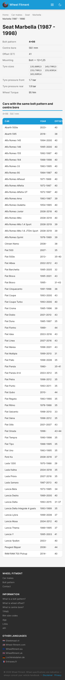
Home (6, 15)
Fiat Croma (10, 308)
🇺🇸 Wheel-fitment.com (14, 644)
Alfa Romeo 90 (12, 172)
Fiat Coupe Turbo (14, 301)
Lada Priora (11, 476)
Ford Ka (9, 456)
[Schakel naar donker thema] (60, 4)
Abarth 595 (11, 134)
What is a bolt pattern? (14, 599)
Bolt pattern (9, 582)
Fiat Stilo (9, 424)
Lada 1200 (10, 463)
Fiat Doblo (10, 314)
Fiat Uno (9, 450)
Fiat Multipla (11, 353)
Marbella (36, 15)
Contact (7, 586)
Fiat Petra (10, 379)
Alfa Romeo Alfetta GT (16, 192)
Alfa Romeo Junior (14, 211)
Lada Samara (11, 482)
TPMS (6, 611)
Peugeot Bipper (13, 547)
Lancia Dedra (11, 495)
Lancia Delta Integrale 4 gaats (20, 508)
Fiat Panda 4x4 (13, 373)
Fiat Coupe (10, 295)
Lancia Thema (12, 527)
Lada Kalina (11, 469)
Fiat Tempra (11, 437)
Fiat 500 (9, 250)
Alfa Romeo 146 (13, 146)
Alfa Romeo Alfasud (15, 179)
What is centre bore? (13, 607)
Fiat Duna (10, 321)
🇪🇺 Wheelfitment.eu (13, 649)
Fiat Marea (10, 347)
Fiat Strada (10, 431)
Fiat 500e (10, 256)
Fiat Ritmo (10, 405)
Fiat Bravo (10, 282)
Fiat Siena (10, 418)
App (4, 620)
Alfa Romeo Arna (13, 198)
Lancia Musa (11, 521)
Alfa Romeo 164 (13, 159)
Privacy (57, 675)
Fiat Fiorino (10, 327)
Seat (27, 15)
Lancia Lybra (11, 514)
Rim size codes (10, 615)
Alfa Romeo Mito (13, 217)
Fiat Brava (10, 276)
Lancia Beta (11, 489)
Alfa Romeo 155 (13, 153)
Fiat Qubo (10, 392)
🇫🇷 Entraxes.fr (10, 661)
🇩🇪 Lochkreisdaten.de (14, 657)
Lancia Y (9, 534)
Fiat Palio (9, 360)
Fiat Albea (10, 263)
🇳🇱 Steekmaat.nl (11, 640)
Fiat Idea (9, 334)
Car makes (16, 15)
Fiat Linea (10, 340)
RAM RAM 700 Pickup (16, 553)
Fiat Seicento (11, 411)
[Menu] (52, 5)
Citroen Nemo (12, 243)
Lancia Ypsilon (12, 540)
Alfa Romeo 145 (13, 140)
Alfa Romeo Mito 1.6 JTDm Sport (21, 230)
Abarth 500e (11, 127)
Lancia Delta (11, 502)
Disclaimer (48, 675)
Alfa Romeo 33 (12, 166)
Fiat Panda (10, 366)
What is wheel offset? (13, 603)
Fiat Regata (11, 398)
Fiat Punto (10, 385)
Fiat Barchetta (12, 269)
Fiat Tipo (9, 444)
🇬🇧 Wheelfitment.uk (12, 653)
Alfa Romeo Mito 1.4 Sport (18, 224)
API (4, 628)
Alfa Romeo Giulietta (15, 205)
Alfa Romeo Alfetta (14, 185)
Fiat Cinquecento (13, 289)
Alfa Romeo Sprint (14, 237)
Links (5, 624)
